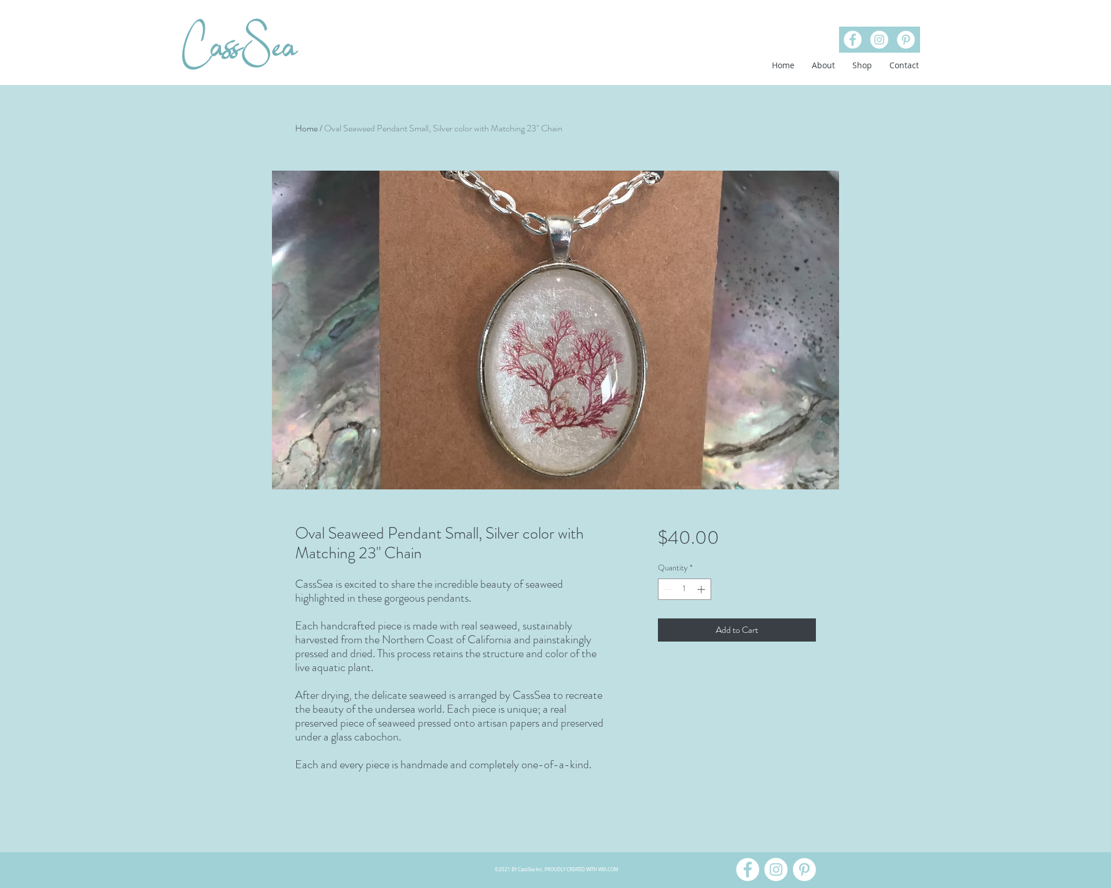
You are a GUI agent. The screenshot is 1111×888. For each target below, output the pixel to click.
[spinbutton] (684, 589)
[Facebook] (853, 40)
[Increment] (702, 589)
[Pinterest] (906, 40)
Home (306, 128)
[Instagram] (879, 40)
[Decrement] (667, 589)
